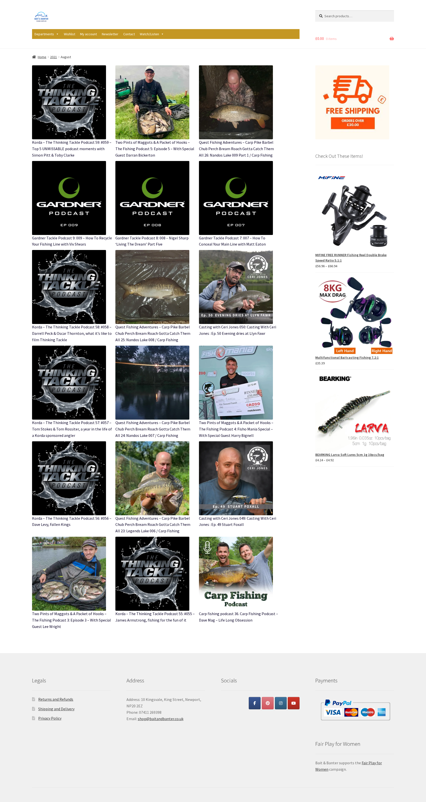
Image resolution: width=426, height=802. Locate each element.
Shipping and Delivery (56, 708)
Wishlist (69, 34)
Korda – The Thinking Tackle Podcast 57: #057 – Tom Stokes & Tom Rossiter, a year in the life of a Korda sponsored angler (72, 429)
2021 (53, 57)
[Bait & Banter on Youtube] (294, 703)
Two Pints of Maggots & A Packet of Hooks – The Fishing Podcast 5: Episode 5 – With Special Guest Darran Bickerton (154, 149)
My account (88, 34)
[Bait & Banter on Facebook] (255, 703)
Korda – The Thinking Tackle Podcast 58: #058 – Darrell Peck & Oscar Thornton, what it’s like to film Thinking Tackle (72, 333)
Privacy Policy (49, 718)
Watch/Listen (149, 34)
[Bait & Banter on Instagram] (281, 703)
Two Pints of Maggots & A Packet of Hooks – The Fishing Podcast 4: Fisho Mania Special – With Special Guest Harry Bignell (236, 429)
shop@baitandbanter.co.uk (160, 718)
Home (42, 57)
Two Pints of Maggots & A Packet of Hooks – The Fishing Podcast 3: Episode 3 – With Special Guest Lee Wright (71, 620)
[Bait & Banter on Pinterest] (268, 703)
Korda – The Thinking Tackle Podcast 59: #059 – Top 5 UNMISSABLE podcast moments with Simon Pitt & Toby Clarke (71, 149)
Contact (129, 34)
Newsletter (110, 34)
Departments (44, 34)
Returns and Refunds (55, 699)
